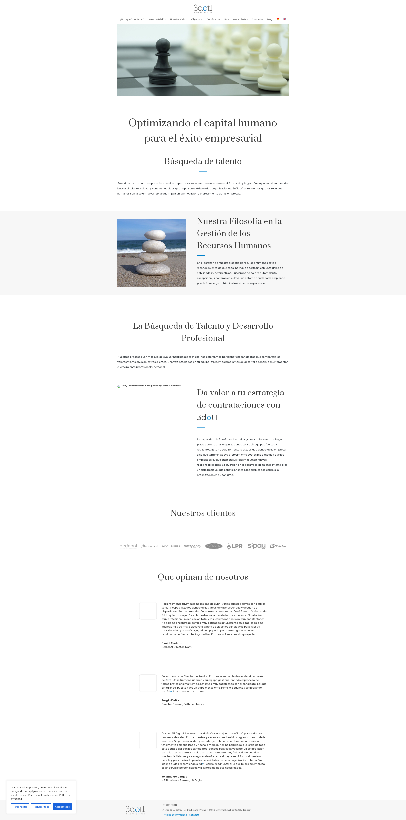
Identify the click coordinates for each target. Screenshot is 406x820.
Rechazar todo (41, 806)
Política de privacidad (175, 814)
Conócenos (213, 19)
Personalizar (20, 806)
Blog (269, 19)
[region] (41, 797)
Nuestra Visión (178, 19)
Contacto (257, 19)
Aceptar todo (62, 806)
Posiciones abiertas (236, 19)
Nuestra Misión (157, 19)
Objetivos (197, 19)
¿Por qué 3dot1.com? (132, 19)
